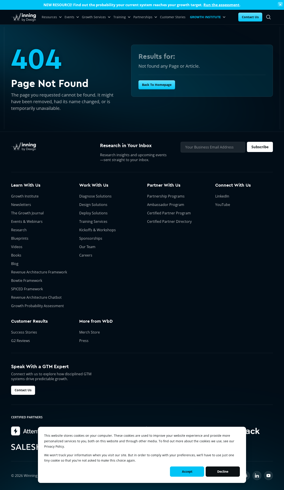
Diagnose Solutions (95, 196)
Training (119, 17)
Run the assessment (221, 4)
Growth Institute (25, 196)
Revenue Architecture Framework (39, 272)
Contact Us (250, 17)
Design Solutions (93, 204)
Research (19, 229)
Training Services (93, 221)
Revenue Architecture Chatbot (36, 297)
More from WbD (96, 321)
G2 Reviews (20, 340)
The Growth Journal (27, 213)
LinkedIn (222, 196)
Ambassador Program (165, 204)
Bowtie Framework (26, 280)
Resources (49, 17)
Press (84, 340)
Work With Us (93, 185)
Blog (14, 263)
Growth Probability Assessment (37, 305)
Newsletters (21, 204)
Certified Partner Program (169, 213)
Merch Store (89, 332)
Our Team (87, 246)
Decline (222, 471)
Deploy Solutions (93, 213)
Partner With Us (163, 185)
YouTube (222, 204)
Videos (16, 246)
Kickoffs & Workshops (97, 229)
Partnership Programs (166, 196)
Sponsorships (90, 238)
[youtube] (268, 475)
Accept (187, 471)
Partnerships (142, 17)
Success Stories (24, 332)
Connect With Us (233, 185)
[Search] (268, 17)
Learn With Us (25, 185)
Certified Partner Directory (169, 221)
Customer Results (29, 321)
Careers (85, 255)
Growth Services (94, 17)
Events (69, 17)
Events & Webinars (27, 221)
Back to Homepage (157, 85)
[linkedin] (256, 475)
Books (16, 255)
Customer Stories (172, 17)
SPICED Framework (27, 288)
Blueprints (19, 238)
